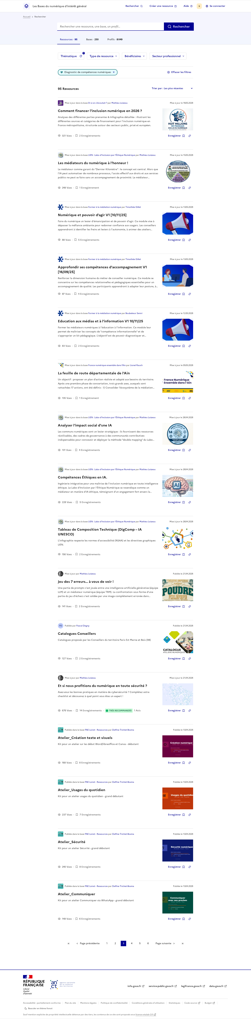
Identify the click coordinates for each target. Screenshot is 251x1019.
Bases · (92, 41)
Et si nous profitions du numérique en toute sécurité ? (102, 685)
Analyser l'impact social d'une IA (85, 425)
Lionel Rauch (136, 365)
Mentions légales (88, 1003)
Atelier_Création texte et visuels (85, 737)
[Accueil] (62, 984)
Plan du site (70, 1003)
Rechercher (132, 6)
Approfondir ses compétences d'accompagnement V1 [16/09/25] (102, 269)
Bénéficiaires (133, 56)
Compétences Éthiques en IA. (82, 477)
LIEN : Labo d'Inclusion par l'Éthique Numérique (111, 155)
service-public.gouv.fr (161, 986)
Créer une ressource (161, 6)
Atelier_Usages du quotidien (81, 789)
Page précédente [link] (90, 943)
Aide (186, 6)
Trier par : (157, 88)
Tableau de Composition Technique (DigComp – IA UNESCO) (100, 532)
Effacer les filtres (181, 72)
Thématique (72, 55)
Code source (190, 1003)
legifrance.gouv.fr (191, 986)
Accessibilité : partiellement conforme (42, 1003)
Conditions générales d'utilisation (148, 1003)
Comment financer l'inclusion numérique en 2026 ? (100, 110)
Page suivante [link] (163, 943)
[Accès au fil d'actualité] (199, 6)
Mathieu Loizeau (119, 102)
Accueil (26, 16)
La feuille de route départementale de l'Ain (94, 373)
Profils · (114, 41)
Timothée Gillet (133, 207)
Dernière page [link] (182, 943)
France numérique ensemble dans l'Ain (107, 365)
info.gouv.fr (134, 986)
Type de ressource (101, 56)
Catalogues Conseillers (77, 633)
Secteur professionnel (166, 56)
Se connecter (217, 6)
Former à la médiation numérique (104, 207)
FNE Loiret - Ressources (96, 729)
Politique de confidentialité (114, 1003)
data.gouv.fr (216, 986)
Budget (208, 1003)
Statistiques (174, 1003)
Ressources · (68, 41)
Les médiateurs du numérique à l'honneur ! (93, 163)
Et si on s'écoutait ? (97, 102)
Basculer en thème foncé (40, 1008)
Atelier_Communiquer (76, 894)
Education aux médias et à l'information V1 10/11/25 (100, 321)
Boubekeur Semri (134, 313)
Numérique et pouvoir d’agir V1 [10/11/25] (92, 215)
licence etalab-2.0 (144, 1014)
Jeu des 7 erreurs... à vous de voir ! (86, 581)
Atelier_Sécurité (71, 841)
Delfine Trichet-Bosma (123, 729)
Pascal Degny (82, 625)
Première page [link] (68, 943)
